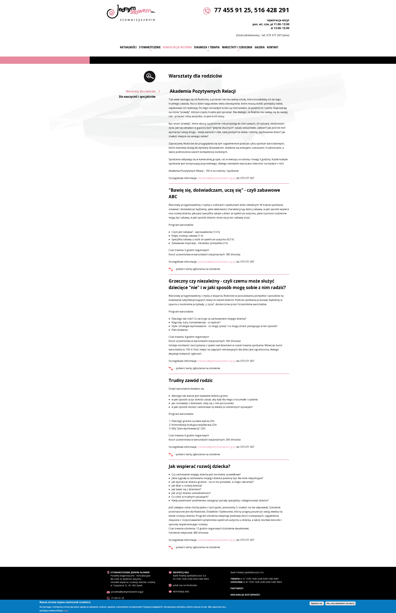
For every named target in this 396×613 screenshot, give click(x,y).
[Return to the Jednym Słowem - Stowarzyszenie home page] (131, 20)
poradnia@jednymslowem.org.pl (127, 591)
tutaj (65, 610)
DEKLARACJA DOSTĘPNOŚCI (245, 594)
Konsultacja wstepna (177, 47)
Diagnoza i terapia (207, 47)
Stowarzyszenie (150, 47)
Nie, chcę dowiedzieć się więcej (340, 603)
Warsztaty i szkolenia (237, 47)
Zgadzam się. (317, 603)
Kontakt (272, 47)
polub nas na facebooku (185, 585)
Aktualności (128, 47)
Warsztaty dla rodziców (140, 91)
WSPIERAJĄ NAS (181, 591)
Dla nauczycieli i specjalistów (137, 96)
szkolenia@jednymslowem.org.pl (216, 178)
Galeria (260, 47)
